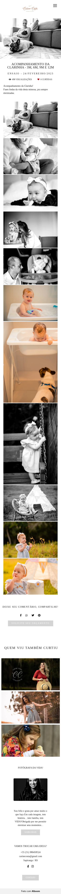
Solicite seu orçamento (31, 623)
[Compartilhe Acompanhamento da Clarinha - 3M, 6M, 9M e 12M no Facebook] (21, 615)
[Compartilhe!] (31, 133)
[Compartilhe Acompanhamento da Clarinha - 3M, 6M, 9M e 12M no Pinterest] (39, 615)
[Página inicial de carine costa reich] (30, 9)
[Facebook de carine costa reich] (28, 866)
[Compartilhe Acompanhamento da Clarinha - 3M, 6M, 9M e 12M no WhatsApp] (26, 615)
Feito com (30, 891)
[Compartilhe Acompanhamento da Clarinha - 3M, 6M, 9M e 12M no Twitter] (33, 615)
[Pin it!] (40, 133)
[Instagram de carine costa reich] (32, 866)
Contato (30, 878)
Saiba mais (30, 832)
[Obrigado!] (21, 133)
